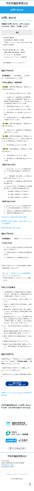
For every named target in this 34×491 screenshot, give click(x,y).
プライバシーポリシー (13, 474)
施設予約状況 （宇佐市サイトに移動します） (17, 384)
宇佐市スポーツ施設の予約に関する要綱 (13, 217)
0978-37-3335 (9, 465)
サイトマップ (23, 474)
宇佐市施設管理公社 (17, 3)
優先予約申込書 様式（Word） (11, 227)
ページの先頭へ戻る (18, 448)
